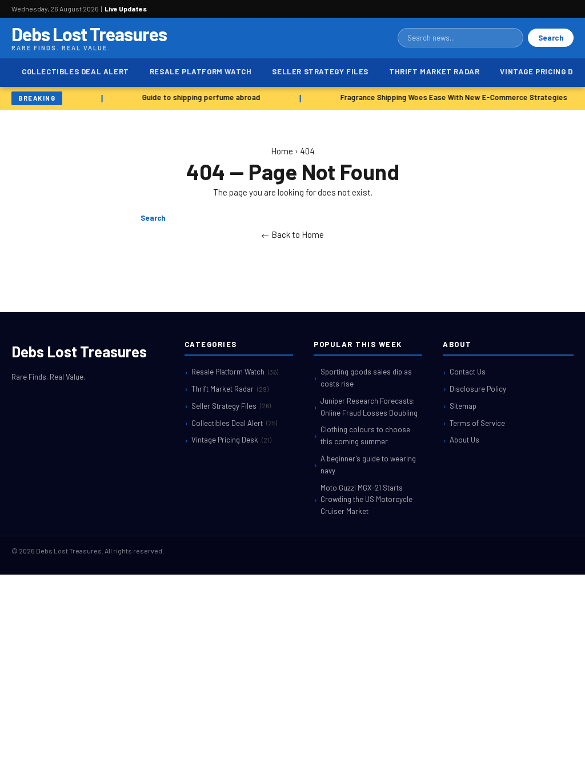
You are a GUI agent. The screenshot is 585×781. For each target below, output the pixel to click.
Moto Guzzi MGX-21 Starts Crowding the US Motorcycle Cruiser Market (366, 499)
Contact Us (468, 371)
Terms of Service (477, 423)
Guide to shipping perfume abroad (200, 97)
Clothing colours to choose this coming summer (365, 435)
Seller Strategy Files (320, 71)
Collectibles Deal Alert (75, 71)
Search (550, 37)
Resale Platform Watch (201, 71)
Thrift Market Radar (434, 71)
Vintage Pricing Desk (231, 439)
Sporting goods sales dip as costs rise (366, 377)
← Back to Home (292, 234)
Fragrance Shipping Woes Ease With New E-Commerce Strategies (452, 97)
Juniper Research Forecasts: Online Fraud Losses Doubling (369, 406)
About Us (464, 439)
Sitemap (463, 406)
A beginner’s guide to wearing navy (368, 464)
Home (282, 151)
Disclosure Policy (478, 388)
